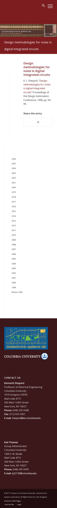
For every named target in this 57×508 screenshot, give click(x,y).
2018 (14, 197)
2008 (14, 244)
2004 (14, 263)
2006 (14, 254)
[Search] (42, 6)
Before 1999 (17, 292)
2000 (14, 282)
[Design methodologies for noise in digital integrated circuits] (10, 68)
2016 (14, 206)
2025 (14, 163)
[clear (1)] (23, 6)
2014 (14, 216)
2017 (14, 201)
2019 (14, 192)
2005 (14, 258)
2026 (14, 159)
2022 (14, 177)
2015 (14, 211)
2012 (14, 225)
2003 (14, 268)
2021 (14, 182)
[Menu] (49, 6)
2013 (14, 220)
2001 (14, 278)
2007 (14, 249)
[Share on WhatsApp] (38, 122)
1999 (14, 287)
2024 (14, 168)
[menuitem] (42, 6)
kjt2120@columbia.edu (24, 473)
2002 (14, 273)
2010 (14, 235)
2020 (14, 187)
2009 (14, 239)
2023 (14, 173)
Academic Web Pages (12, 501)
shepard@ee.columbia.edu (26, 418)
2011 (14, 230)
